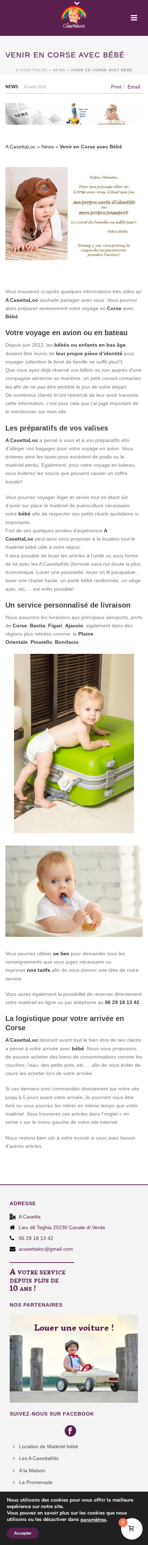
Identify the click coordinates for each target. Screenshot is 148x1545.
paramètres (93, 1520)
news (11, 86)
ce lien (61, 953)
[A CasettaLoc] (74, 16)
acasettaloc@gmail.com (46, 1249)
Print (116, 87)
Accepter (23, 1533)
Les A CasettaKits (39, 1458)
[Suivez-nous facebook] (71, 1431)
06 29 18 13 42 (36, 1238)
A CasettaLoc (32, 70)
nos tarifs (38, 970)
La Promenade (36, 1482)
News (59, 70)
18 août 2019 (34, 87)
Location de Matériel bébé (48, 1446)
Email (134, 87)
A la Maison (32, 1470)
